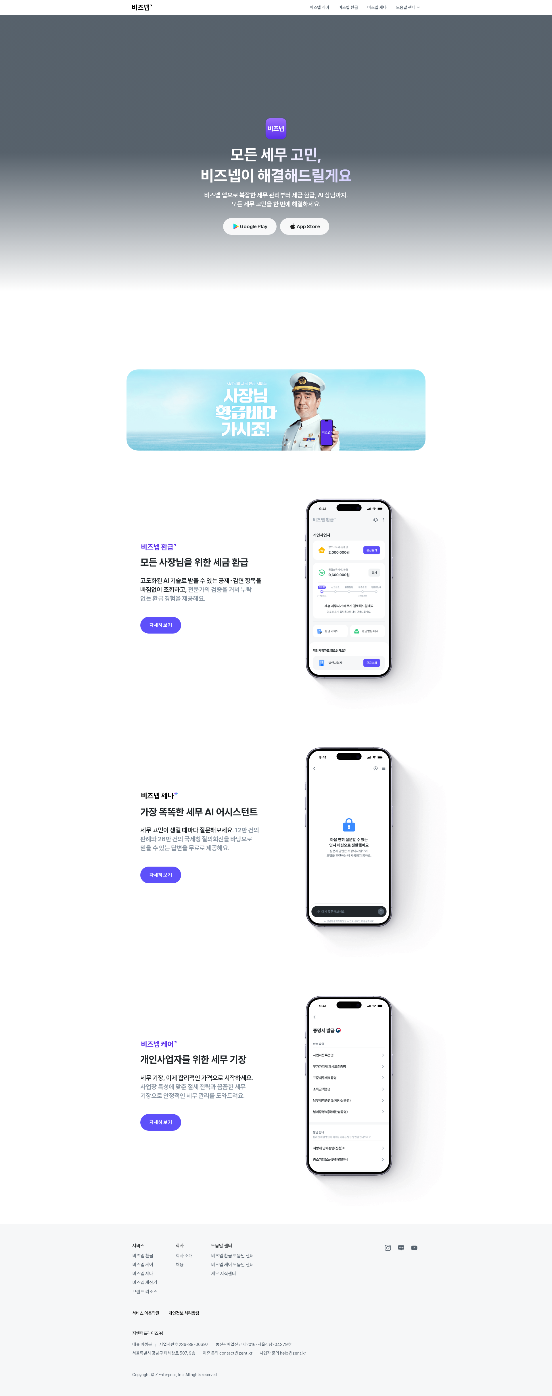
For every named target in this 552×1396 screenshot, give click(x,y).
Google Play (253, 226)
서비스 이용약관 (145, 1313)
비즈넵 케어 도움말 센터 (232, 1264)
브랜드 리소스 (144, 1291)
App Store (308, 226)
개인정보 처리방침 (183, 1313)
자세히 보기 (161, 625)
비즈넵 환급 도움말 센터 (232, 1255)
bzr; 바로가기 (391, 436)
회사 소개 (184, 1255)
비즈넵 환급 (348, 7)
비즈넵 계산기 (144, 1282)
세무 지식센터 (223, 1273)
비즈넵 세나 (377, 7)
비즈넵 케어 (319, 7)
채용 (180, 1264)
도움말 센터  (408, 7)
